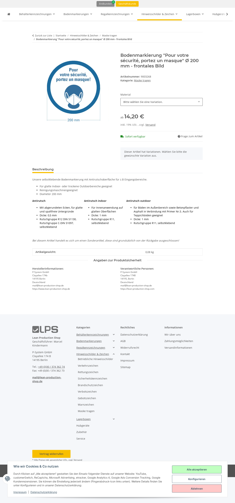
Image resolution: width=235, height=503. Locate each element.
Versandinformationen (178, 347)
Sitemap (125, 367)
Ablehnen (197, 488)
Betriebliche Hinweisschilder (95, 359)
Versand (150, 124)
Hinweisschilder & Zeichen (92, 354)
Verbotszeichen (87, 391)
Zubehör (81, 432)
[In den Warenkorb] (35, 51)
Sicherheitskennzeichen (92, 378)
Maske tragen (142, 80)
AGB (123, 341)
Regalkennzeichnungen (90, 347)
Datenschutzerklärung (43, 492)
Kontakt (125, 354)
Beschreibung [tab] (43, 169)
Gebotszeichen (87, 398)
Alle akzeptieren (197, 469)
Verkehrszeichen (88, 365)
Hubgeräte (82, 425)
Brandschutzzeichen (90, 385)
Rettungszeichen (88, 372)
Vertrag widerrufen (51, 454)
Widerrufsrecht (129, 347)
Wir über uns (172, 334)
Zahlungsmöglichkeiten (178, 341)
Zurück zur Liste (43, 35)
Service (80, 438)
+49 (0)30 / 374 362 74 (51, 366)
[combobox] (161, 102)
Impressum (20, 492)
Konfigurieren (196, 479)
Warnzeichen (86, 404)
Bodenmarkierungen (89, 341)
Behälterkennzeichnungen (92, 334)
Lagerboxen (83, 419)
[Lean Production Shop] (9, 14)
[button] (224, 14)
